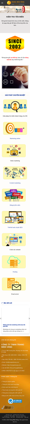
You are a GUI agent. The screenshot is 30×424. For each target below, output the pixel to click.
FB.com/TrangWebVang (16, 368)
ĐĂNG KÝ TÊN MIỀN (9, 416)
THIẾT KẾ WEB (6, 417)
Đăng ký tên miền (15, 205)
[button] (2, 3)
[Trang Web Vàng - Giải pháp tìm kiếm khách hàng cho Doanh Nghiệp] (16, 3)
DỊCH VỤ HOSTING (21, 416)
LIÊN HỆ (26, 417)
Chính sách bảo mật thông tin (10, 387)
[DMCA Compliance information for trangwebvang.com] (7, 407)
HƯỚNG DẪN (19, 417)
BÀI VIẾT (13, 417)
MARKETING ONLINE (18, 414)
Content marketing (15, 183)
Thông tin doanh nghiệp (8, 381)
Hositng (15, 272)
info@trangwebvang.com (12, 362)
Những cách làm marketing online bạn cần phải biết (14, 325)
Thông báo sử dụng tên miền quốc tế (12, 392)
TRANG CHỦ (9, 414)
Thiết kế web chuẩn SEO (15, 227)
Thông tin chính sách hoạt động (10, 384)
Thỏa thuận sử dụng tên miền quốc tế (12, 390)
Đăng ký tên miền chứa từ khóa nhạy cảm (13, 395)
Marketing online (15, 138)
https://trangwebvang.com (14, 365)
